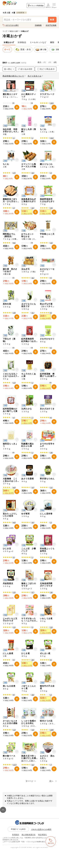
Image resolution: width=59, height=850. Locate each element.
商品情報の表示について (13, 76)
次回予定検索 (51, 25)
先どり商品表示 (47, 69)
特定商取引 (42, 835)
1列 (44, 62)
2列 (49, 62)
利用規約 (15, 835)
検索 (52, 19)
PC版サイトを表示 (18, 829)
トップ (5, 31)
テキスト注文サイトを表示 (41, 829)
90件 (23, 63)
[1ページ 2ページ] (30, 781)
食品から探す (14, 31)
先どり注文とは (34, 76)
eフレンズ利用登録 (36, 5)
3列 (55, 62)
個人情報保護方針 (29, 835)
